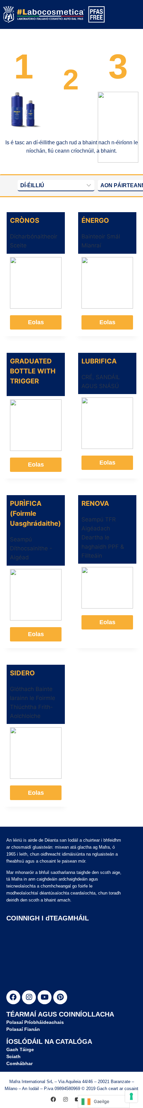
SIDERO (22, 673)
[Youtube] (45, 997)
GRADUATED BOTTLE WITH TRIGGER (33, 371)
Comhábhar (19, 1063)
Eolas (36, 322)
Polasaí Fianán (23, 1029)
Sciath (13, 1056)
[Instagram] (29, 997)
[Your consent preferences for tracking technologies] (131, 1096)
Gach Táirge (20, 1049)
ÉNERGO (95, 220)
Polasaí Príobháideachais (35, 1022)
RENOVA (95, 503)
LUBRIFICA (99, 361)
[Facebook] (13, 997)
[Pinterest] (60, 997)
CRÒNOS (24, 220)
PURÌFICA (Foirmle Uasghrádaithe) (35, 513)
